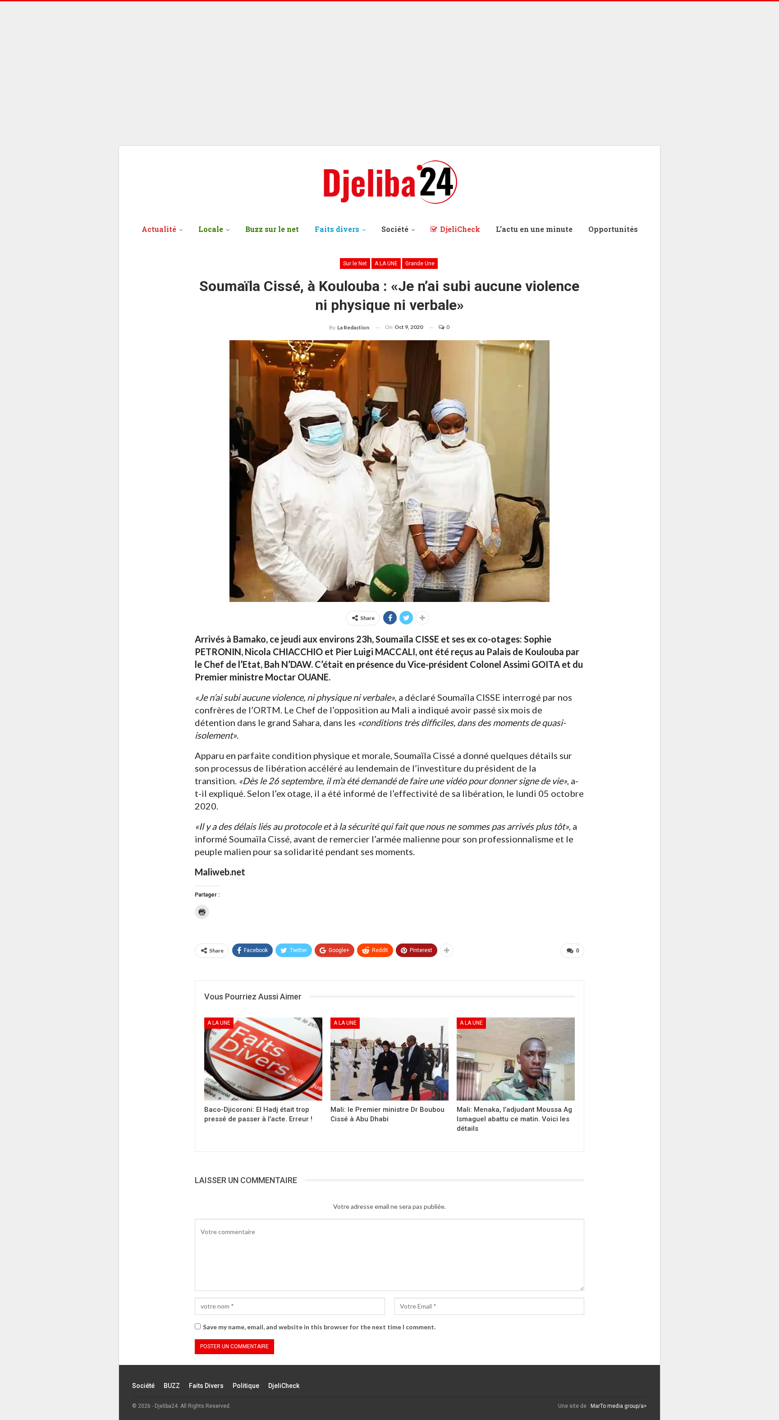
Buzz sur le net (272, 229)
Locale (210, 229)
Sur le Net (355, 263)
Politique (246, 1385)
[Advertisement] (389, 73)
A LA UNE (386, 263)
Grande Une (420, 263)
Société (394, 229)
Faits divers (337, 229)
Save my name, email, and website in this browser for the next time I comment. (319, 1327)
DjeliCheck (460, 229)
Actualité (159, 229)
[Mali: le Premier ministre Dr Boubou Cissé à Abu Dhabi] (389, 1059)
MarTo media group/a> (619, 1406)
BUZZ (172, 1385)
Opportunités (613, 229)
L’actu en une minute (534, 229)
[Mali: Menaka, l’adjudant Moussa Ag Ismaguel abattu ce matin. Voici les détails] (516, 1059)
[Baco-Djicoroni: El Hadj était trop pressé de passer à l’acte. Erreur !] (263, 1059)
